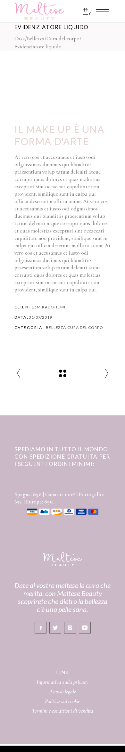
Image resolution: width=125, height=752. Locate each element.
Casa (19, 38)
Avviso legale (62, 691)
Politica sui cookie (62, 701)
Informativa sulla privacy (62, 681)
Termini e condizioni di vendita (62, 710)
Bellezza (36, 38)
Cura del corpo (62, 38)
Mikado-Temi (51, 307)
